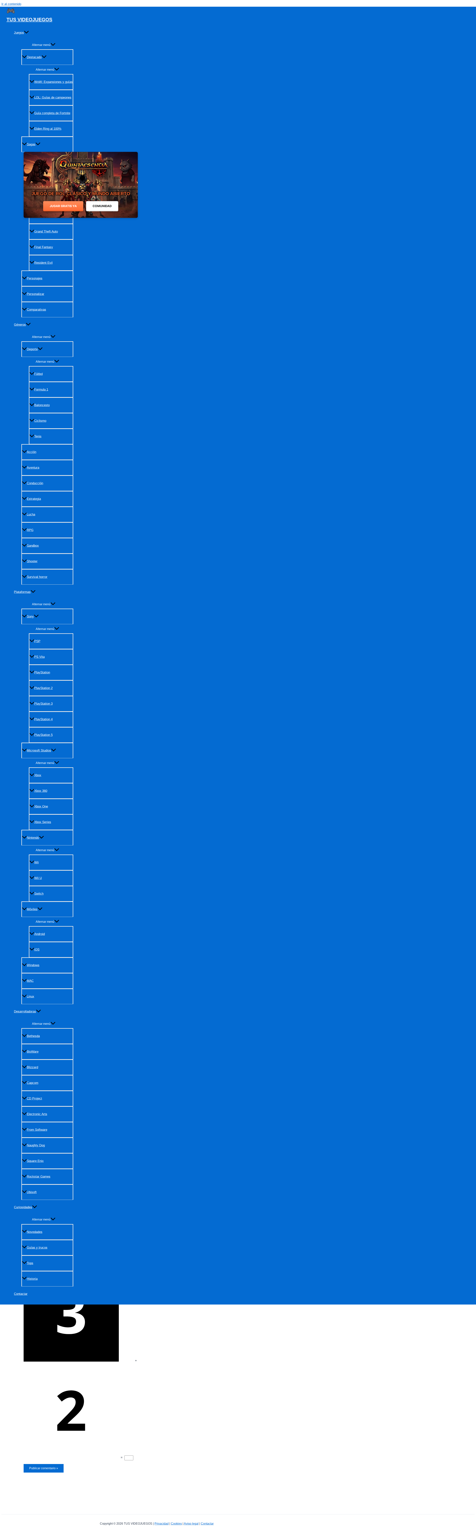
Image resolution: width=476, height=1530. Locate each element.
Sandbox (33, 545)
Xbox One (41, 806)
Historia (32, 1279)
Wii (36, 862)
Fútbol (38, 374)
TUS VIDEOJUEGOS (29, 19)
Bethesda (33, 1036)
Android (39, 934)
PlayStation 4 (43, 719)
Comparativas (36, 309)
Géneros (20, 324)
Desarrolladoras (25, 1011)
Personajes (34, 278)
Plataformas (22, 592)
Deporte (32, 349)
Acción (31, 452)
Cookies (176, 1523)
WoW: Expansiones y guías (53, 82)
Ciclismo (40, 421)
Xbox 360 (40, 791)
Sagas (31, 144)
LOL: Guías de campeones (52, 97)
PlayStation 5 (43, 735)
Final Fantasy (43, 247)
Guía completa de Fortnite (52, 113)
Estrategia (34, 499)
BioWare (32, 1051)
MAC (30, 981)
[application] (26, 32)
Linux (30, 996)
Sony (30, 616)
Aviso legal (191, 1523)
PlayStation (42, 672)
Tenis (37, 436)
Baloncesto (42, 405)
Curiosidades (23, 1207)
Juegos (19, 32)
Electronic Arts (37, 1114)
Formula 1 (41, 389)
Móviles (32, 909)
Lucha (31, 514)
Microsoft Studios (39, 750)
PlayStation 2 (43, 688)
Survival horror (37, 577)
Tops (30, 1263)
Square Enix (35, 1161)
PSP (37, 641)
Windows (33, 965)
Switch (39, 893)
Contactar (21, 1294)
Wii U (38, 878)
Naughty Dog (36, 1145)
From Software (37, 1129)
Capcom (32, 1083)
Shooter (32, 561)
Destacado (34, 57)
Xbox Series (42, 822)
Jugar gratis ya (63, 206)
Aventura (33, 467)
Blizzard (32, 1067)
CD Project (34, 1098)
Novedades (34, 1232)
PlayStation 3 (43, 703)
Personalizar (35, 294)
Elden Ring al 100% (47, 128)
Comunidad (102, 206)
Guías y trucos (37, 1247)
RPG (30, 530)
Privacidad (162, 1523)
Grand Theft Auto (46, 231)
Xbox (37, 775)
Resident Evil (43, 263)
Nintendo (33, 837)
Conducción (35, 483)
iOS (36, 949)
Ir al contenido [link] (11, 4)
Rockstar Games (38, 1176)
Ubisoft (32, 1192)
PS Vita (39, 657)
